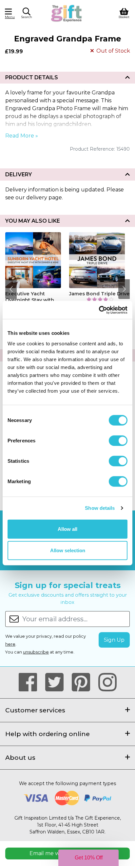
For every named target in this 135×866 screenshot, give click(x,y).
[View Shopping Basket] (124, 13)
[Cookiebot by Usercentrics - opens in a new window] (98, 310)
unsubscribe (36, 652)
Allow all (67, 529)
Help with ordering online (47, 734)
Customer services (35, 710)
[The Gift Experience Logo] (66, 13)
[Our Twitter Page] (57, 682)
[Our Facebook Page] (31, 682)
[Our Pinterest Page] (84, 682)
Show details (100, 508)
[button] (26, 14)
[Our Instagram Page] (107, 682)
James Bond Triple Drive (99, 294)
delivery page (44, 197)
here (10, 644)
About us (20, 757)
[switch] (118, 440)
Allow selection (67, 550)
